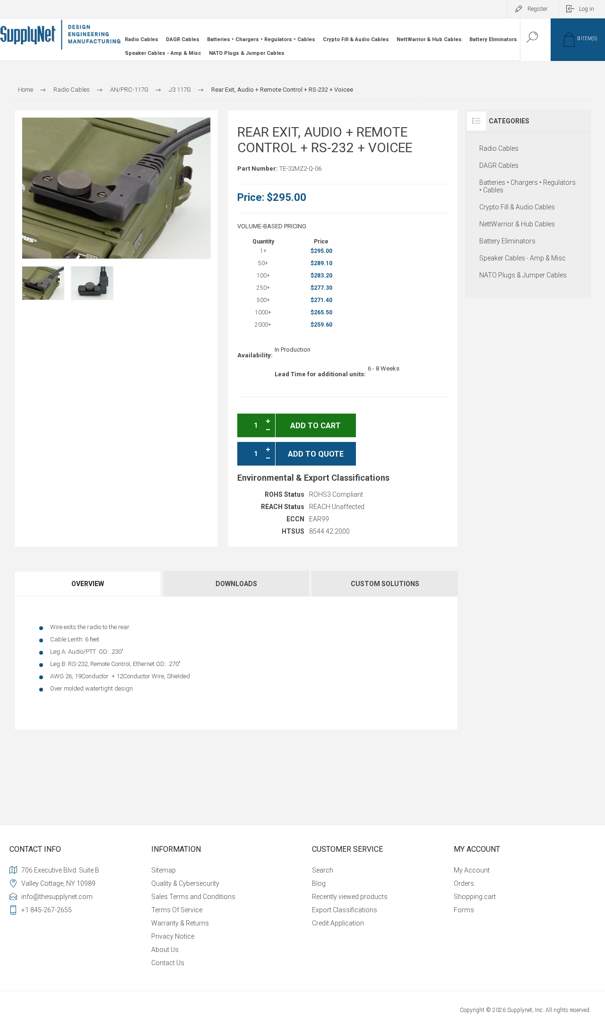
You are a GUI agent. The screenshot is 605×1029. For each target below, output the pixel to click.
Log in (586, 9)
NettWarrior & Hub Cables (429, 39)
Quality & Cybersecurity (185, 883)
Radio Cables (141, 39)
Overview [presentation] (87, 584)
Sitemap (163, 870)
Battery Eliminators (493, 39)
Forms (464, 910)
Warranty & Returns (180, 923)
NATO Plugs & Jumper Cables (247, 53)
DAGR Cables (182, 39)
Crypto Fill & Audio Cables (356, 39)
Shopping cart (475, 896)
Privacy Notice (172, 936)
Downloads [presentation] (236, 584)
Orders (464, 883)
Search (322, 870)
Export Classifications (344, 910)
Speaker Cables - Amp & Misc (163, 53)
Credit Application (338, 923)
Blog (319, 883)
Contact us (167, 963)
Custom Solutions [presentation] (385, 584)
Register (537, 9)
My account (472, 870)
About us (165, 949)
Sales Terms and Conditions (193, 896)
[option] (43, 283)
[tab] (88, 584)
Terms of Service (176, 910)
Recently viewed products (350, 896)
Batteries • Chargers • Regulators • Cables (261, 39)
